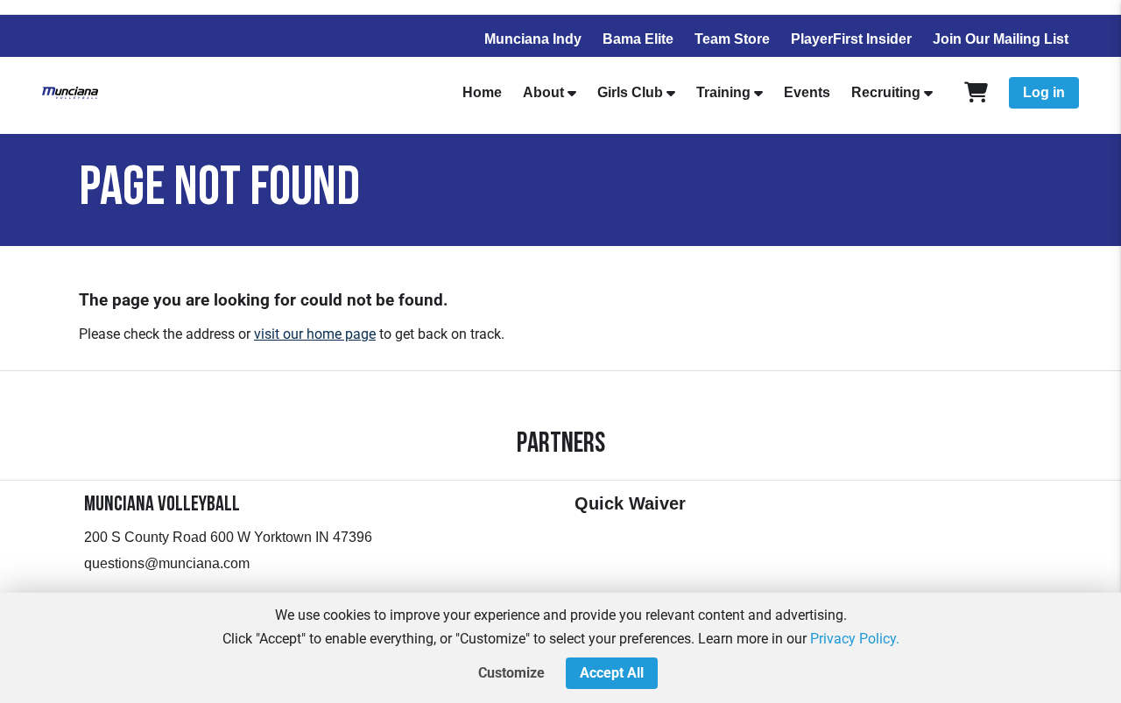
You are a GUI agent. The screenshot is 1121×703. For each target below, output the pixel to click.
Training (723, 92)
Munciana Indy (533, 39)
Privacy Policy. (854, 638)
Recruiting (885, 92)
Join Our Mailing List (1000, 39)
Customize (511, 672)
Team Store (732, 39)
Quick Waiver (630, 503)
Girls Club (630, 92)
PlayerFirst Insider (851, 39)
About (543, 92)
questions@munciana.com (167, 563)
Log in (1044, 92)
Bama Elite (638, 39)
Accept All (612, 672)
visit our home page (315, 334)
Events (807, 92)
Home (482, 92)
